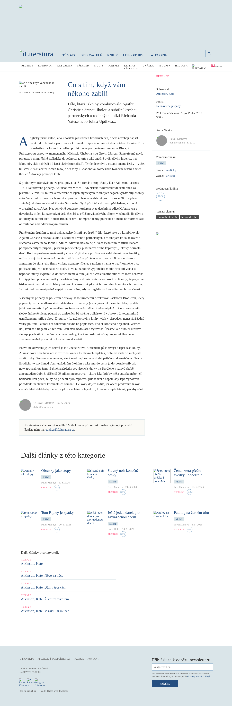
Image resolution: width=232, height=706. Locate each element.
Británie (170, 175)
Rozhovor (45, 65)
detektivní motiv (168, 217)
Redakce (43, 659)
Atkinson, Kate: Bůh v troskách (43, 587)
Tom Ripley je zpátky (57, 512)
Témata (69, 55)
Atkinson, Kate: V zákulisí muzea (45, 611)
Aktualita (64, 65)
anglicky (171, 170)
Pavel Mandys (48, 482)
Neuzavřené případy (168, 106)
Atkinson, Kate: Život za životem (45, 599)
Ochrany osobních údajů (198, 676)
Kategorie (157, 55)
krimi (161, 163)
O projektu (27, 659)
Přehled (83, 65)
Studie (98, 65)
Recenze (27, 65)
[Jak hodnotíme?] (180, 188)
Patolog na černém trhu (191, 512)
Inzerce (79, 659)
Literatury (133, 55)
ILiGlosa (181, 65)
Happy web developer (57, 691)
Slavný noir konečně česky (123, 472)
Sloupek (164, 65)
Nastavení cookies (30, 672)
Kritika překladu (131, 67)
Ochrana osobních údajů (34, 668)
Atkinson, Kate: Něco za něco (42, 575)
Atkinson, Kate (165, 93)
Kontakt (93, 659)
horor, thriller (189, 217)
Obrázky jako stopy (56, 470)
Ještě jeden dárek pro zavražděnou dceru (124, 514)
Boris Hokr (113, 529)
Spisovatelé (91, 55)
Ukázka (148, 65)
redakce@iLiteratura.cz (59, 429)
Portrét (114, 65)
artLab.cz (31, 691)
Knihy (112, 55)
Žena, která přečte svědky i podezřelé (188, 472)
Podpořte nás (61, 659)
